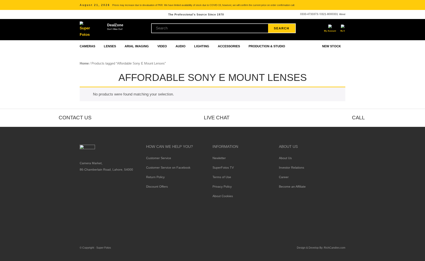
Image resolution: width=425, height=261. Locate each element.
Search (281, 28)
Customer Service (158, 158)
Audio (181, 46)
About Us (285, 158)
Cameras (88, 46)
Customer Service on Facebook (168, 167)
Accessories (229, 46)
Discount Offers (157, 186)
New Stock (331, 46)
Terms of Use (221, 177)
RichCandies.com (334, 247)
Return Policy (155, 177)
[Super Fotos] (85, 29)
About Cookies (222, 196)
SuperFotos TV (223, 167)
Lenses (110, 46)
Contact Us (75, 117)
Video (162, 46)
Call (358, 117)
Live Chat (217, 117)
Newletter (219, 158)
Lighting (202, 46)
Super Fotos (103, 247)
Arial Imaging (137, 46)
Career (284, 177)
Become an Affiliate (292, 186)
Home (84, 63)
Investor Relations (291, 167)
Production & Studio (267, 46)
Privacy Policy (222, 186)
